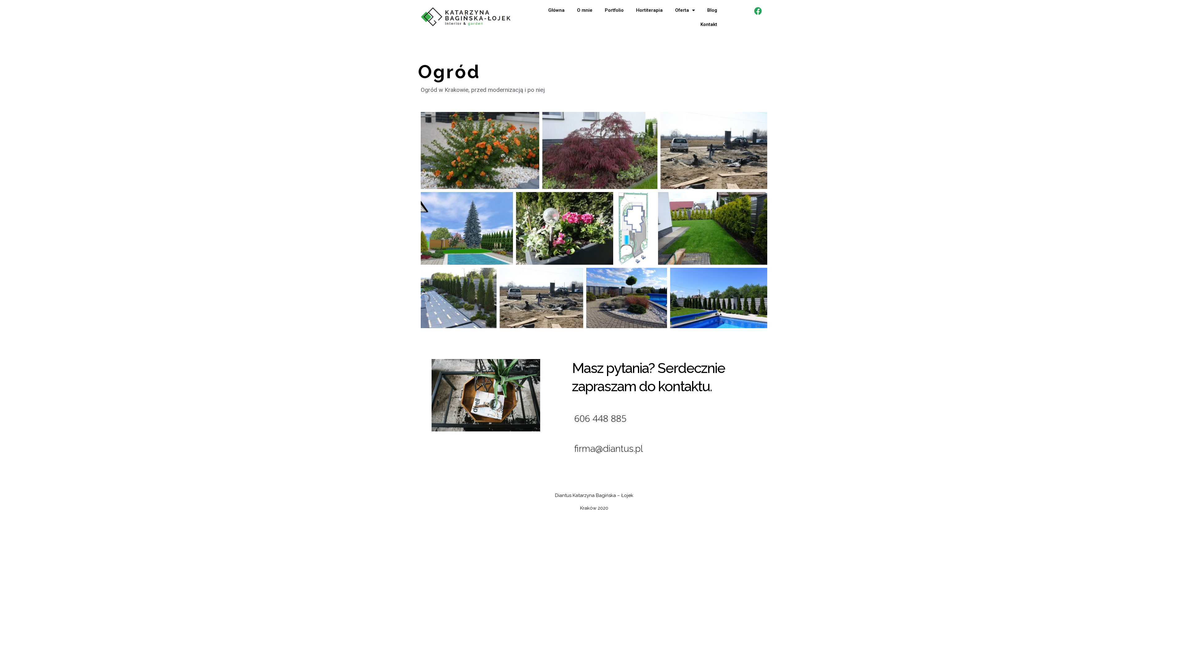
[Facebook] (758, 11)
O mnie (584, 10)
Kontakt (708, 24)
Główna (556, 10)
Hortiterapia (649, 10)
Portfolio (614, 10)
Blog (712, 10)
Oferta (682, 10)
